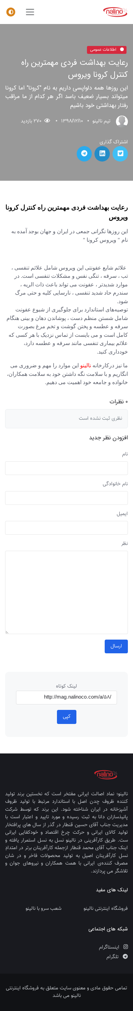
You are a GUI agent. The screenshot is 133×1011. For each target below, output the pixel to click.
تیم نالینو (101, 121)
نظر (124, 544)
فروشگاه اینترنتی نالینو (106, 909)
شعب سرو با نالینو (43, 909)
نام (125, 454)
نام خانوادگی (115, 484)
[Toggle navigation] (30, 12)
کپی (67, 717)
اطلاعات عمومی (103, 49)
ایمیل (122, 514)
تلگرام (113, 957)
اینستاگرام (110, 947)
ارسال (116, 646)
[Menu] (10, 12)
